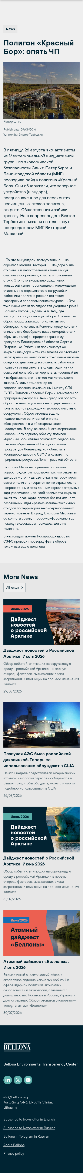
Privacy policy (13, 1153)
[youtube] (28, 1080)
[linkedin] (7, 1080)
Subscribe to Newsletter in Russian (29, 1128)
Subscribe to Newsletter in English (29, 1119)
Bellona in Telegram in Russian (26, 1136)
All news (12, 587)
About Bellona (13, 1145)
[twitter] (18, 1080)
